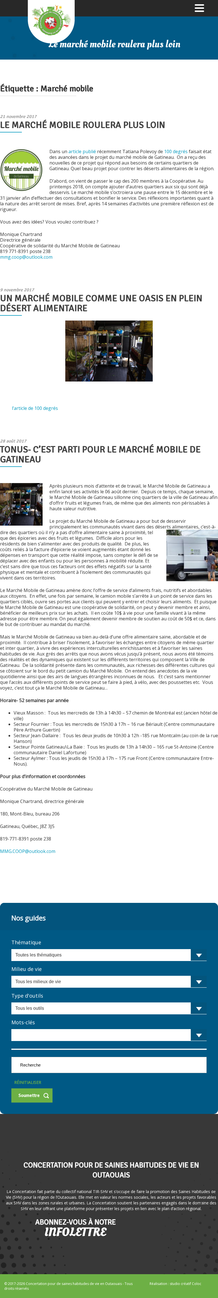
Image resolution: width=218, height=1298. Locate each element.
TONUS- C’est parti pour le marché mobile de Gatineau (100, 454)
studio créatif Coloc (185, 1283)
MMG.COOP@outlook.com (27, 851)
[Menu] (199, 8)
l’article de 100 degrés (35, 408)
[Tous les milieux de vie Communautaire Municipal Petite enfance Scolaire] (109, 982)
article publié (82, 151)
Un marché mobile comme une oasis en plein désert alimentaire (101, 303)
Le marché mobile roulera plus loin (82, 124)
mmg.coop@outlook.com (26, 257)
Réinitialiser (27, 1082)
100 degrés (176, 151)
